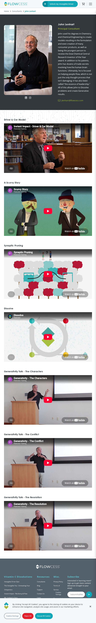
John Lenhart (30, 11)
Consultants (17, 11)
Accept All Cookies (43, 616)
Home (6, 11)
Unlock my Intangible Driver (62, 4)
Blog (38, 586)
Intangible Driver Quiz (11, 582)
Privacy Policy (58, 582)
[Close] (90, 606)
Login (39, 598)
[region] (48, 610)
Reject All (27, 616)
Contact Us (41, 594)
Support (39, 590)
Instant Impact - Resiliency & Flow (15, 594)
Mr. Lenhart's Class (11, 598)
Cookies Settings (58, 593)
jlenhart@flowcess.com (72, 100)
